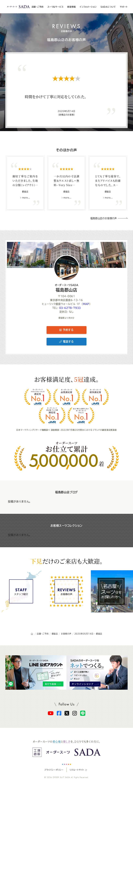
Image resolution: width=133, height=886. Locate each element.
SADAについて (108, 7)
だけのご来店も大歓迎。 (66, 561)
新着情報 (71, 7)
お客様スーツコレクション (66, 525)
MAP (86, 304)
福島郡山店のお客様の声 (66, 39)
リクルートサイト (77, 770)
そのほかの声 (66, 150)
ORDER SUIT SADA (61, 777)
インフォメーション (88, 7)
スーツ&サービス (55, 7)
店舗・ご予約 (37, 7)
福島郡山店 (66, 288)
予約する (68, 330)
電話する (68, 341)
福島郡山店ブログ (66, 492)
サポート (124, 7)
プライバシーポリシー (54, 770)
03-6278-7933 (70, 308)
